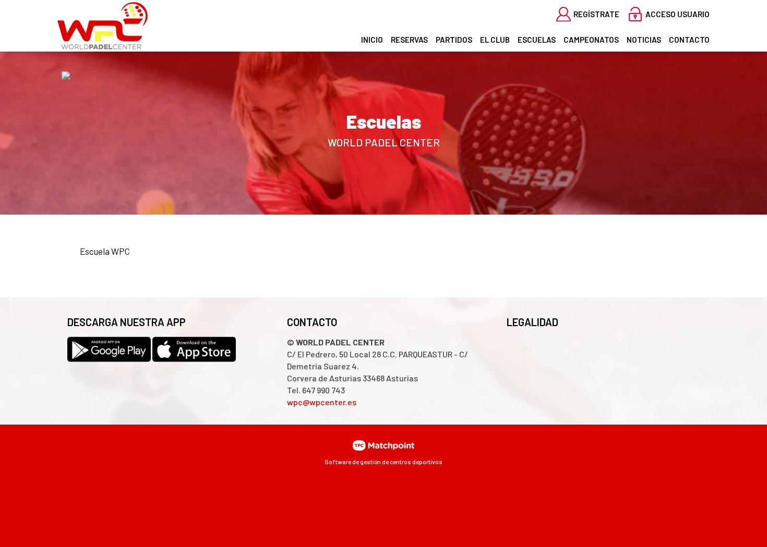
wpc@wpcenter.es (321, 402)
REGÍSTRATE (596, 14)
